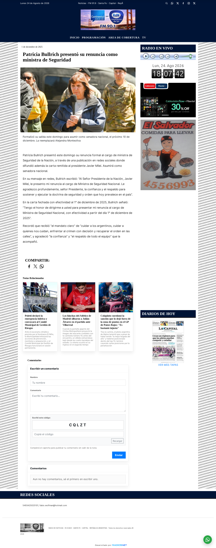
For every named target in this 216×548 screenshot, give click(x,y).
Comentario (35, 390)
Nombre (34, 377)
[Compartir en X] (35, 266)
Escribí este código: (41, 417)
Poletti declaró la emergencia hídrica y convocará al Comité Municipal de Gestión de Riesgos (38, 321)
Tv (144, 37)
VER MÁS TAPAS (168, 364)
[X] (177, 3)
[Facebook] (183, 3)
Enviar (119, 455)
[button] (166, 3)
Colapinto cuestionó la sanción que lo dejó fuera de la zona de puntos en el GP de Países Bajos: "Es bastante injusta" (115, 321)
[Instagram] (188, 3)
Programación (94, 37)
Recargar (117, 441)
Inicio (74, 37)
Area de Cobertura (124, 37)
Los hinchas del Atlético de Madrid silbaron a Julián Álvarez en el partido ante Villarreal (77, 320)
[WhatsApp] (172, 3)
